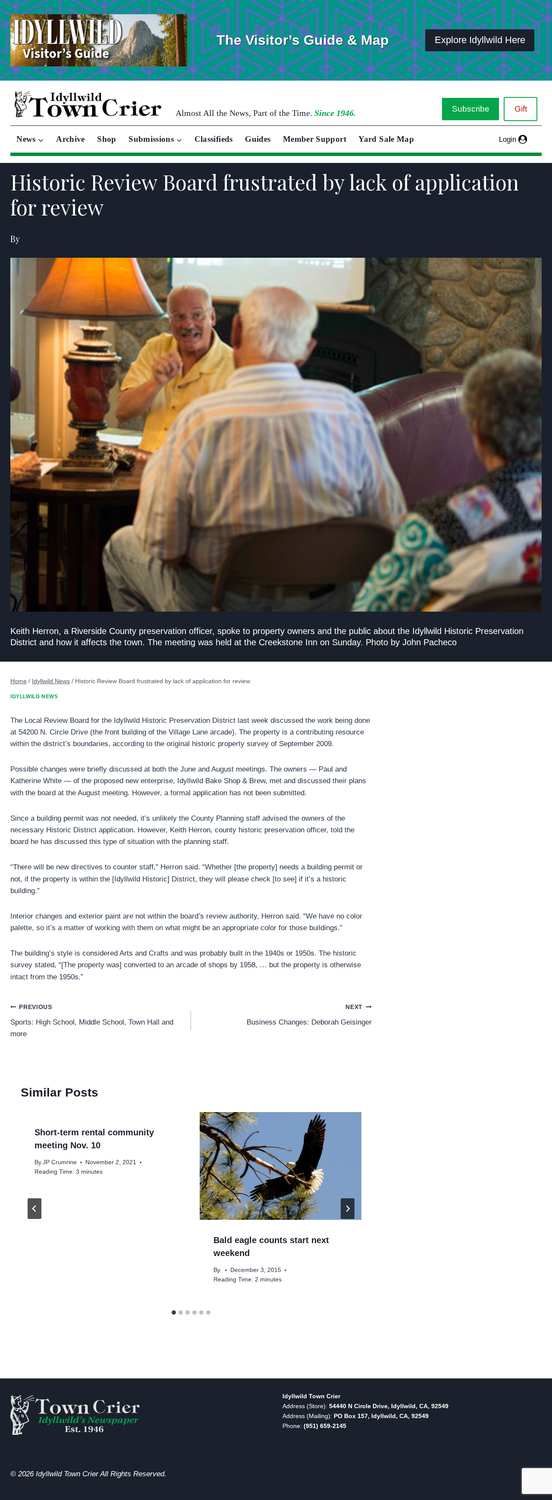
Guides (257, 139)
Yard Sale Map (386, 139)
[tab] (174, 1312)
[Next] (347, 1208)
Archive (70, 139)
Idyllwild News (34, 697)
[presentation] (280, 1166)
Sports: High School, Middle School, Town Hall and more (91, 1021)
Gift (520, 108)
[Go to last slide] (34, 1208)
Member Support (314, 139)
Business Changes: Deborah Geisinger (309, 1015)
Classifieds (213, 139)
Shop (106, 139)
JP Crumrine (60, 1162)
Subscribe (470, 108)
